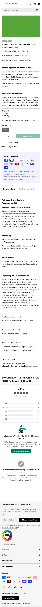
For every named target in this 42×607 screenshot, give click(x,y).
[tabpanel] (21, 281)
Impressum (6, 593)
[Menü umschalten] (3, 4)
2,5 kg (15, 130)
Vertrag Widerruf (10, 598)
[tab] (9, 190)
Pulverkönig (13, 47)
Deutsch (5, 573)
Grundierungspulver (9, 287)
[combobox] (21, 10)
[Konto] (30, 4)
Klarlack (5, 303)
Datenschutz (16, 593)
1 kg (6, 130)
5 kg (24, 130)
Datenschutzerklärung (9, 528)
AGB (30, 525)
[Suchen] (37, 10)
